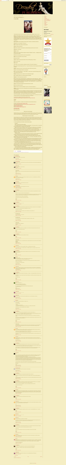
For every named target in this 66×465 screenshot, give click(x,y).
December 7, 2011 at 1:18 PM (18, 264)
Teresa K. (16, 352)
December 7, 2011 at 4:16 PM (18, 326)
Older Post (41, 456)
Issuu (46, 34)
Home (28, 456)
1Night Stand (45, 18)
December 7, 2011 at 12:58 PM (18, 211)
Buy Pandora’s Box (16, 108)
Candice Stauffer (17, 161)
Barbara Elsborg (17, 156)
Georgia (16, 336)
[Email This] (17, 151)
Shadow (16, 434)
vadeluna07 (17, 291)
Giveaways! (45, 25)
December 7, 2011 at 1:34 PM (18, 289)
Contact (45, 17)
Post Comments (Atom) (18, 457)
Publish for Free (51, 34)
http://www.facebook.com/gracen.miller (22, 103)
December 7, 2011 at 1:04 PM (18, 215)
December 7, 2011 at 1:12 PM (18, 243)
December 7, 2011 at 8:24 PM (18, 387)
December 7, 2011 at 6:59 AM (18, 159)
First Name (45, 55)
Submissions (45, 16)
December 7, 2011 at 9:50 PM (18, 422)
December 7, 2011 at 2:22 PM (18, 298)
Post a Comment (16, 455)
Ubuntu (45, 21)
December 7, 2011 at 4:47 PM (18, 350)
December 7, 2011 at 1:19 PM (18, 270)
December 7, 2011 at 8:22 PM (18, 378)
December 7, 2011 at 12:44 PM (18, 168)
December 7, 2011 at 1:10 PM (18, 237)
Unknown (16, 245)
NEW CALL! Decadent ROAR (47, 20)
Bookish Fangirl (17, 185)
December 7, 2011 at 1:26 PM (18, 279)
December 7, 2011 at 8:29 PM (18, 393)
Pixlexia (16, 300)
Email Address (47, 53)
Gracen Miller (17, 202)
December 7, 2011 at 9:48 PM (18, 415)
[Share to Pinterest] (20, 151)
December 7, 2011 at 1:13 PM (18, 248)
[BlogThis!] (18, 151)
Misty (16, 328)
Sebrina (16, 389)
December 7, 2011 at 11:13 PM (18, 432)
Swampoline (17, 181)
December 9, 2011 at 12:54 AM (18, 436)
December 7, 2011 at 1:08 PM (18, 220)
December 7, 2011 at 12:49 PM (18, 179)
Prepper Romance (46, 24)
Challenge (45, 23)
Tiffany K (16, 417)
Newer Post (15, 456)
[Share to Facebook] (19, 151)
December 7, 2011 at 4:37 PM (18, 334)
